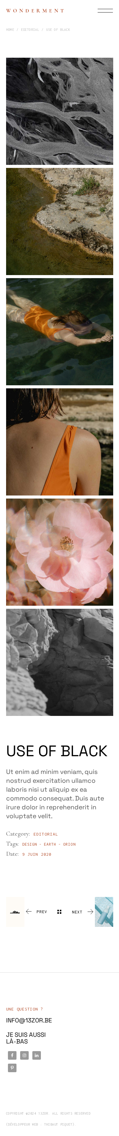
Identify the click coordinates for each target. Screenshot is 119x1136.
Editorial (46, 834)
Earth (50, 844)
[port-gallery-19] (60, 331)
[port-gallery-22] (60, 552)
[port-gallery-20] (60, 662)
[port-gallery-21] (60, 441)
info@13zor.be (29, 1020)
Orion (69, 844)
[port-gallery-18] (60, 221)
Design (29, 844)
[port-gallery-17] (60, 111)
